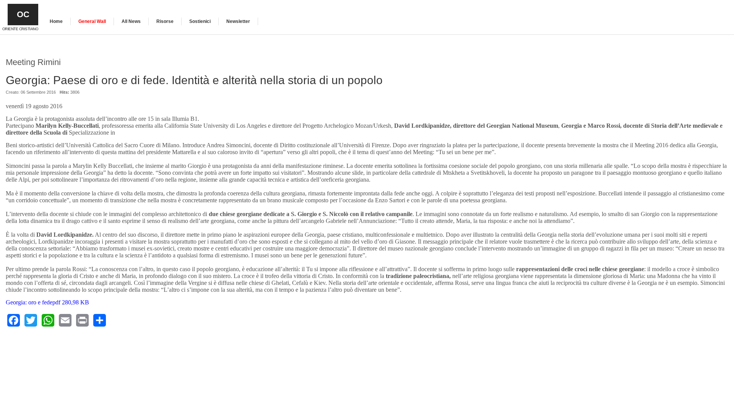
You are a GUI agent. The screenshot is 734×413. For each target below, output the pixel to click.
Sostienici (200, 21)
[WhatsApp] (48, 320)
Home (56, 21)
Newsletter (238, 21)
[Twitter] (31, 320)
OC (23, 14)
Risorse (165, 21)
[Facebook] (13, 320)
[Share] (99, 320)
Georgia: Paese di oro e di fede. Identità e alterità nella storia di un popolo (194, 80)
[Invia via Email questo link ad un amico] (724, 96)
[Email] (65, 320)
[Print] (82, 320)
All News (131, 21)
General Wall (92, 21)
